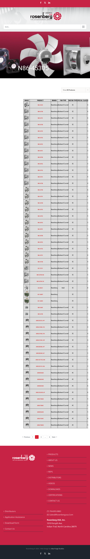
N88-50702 (40, 164)
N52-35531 (40, 268)
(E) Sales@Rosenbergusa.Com (60, 514)
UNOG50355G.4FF (40, 320)
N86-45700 (40, 262)
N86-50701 (40, 229)
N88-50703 (40, 144)
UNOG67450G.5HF (40, 340)
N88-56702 (40, 137)
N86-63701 (40, 196)
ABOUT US (52, 460)
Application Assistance (15, 517)
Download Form (12, 523)
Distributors (10, 511)
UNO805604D (40, 412)
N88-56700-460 (40, 275)
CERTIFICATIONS (55, 495)
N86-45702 (40, 249)
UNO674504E (40, 418)
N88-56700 (40, 124)
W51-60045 (40, 301)
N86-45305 (40, 105)
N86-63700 (40, 190)
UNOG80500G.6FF (40, 347)
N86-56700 (40, 203)
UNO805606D (40, 373)
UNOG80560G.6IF (40, 353)
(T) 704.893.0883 (54, 511)
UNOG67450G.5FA (40, 333)
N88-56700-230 (40, 281)
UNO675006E (40, 405)
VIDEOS (51, 483)
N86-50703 (40, 222)
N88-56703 (40, 131)
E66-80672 (40, 288)
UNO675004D (40, 425)
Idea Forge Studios (57, 549)
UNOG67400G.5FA (40, 327)
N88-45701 (40, 177)
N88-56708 (40, 314)
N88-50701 (40, 151)
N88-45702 (40, 170)
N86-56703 (40, 209)
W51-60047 (40, 294)
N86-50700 (40, 235)
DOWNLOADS (54, 489)
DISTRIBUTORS (54, 477)
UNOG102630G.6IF (40, 392)
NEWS (51, 466)
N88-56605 (40, 307)
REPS (50, 471)
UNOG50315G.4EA (40, 366)
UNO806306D (40, 386)
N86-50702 (40, 242)
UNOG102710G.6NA (40, 360)
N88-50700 (40, 157)
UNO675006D (40, 399)
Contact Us (10, 529)
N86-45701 (40, 255)
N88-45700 (40, 183)
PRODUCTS (53, 454)
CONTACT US (54, 501)
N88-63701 (40, 118)
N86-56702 (40, 216)
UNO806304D (40, 379)
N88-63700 (40, 111)
